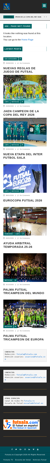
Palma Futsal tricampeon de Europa (23, 337)
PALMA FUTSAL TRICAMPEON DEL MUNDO (23, 291)
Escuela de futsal (23, 460)
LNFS (7, 102)
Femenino (9, 234)
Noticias (15, 102)
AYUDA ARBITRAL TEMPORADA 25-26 (17, 245)
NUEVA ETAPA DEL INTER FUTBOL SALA (23, 156)
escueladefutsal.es (33, 403)
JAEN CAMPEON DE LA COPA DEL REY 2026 (24, 17)
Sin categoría (11, 59)
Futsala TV (8, 460)
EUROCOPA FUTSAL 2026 (22, 200)
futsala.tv (29, 401)
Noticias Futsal (40, 460)
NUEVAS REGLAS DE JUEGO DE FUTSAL (19, 70)
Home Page (27, 40)
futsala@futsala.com (27, 354)
